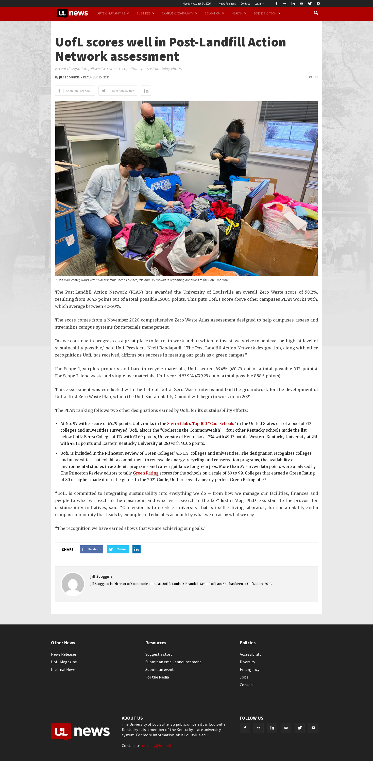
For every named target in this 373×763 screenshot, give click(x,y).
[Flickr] (285, 3)
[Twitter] (310, 3)
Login (258, 3)
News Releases (227, 3)
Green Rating (146, 473)
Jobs (244, 677)
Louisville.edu (196, 734)
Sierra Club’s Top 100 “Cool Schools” (201, 423)
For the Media (157, 677)
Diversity (247, 661)
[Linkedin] (293, 3)
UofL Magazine (64, 661)
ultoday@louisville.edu (161, 745)
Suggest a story (158, 654)
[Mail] (301, 3)
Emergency (249, 669)
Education (212, 13)
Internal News (63, 669)
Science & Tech (265, 13)
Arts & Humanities (111, 13)
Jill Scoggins (69, 77)
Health (237, 13)
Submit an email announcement (173, 661)
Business (143, 13)
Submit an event (159, 669)
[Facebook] (276, 3)
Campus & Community (177, 13)
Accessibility (250, 654)
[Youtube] (318, 3)
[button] (316, 13)
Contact (245, 3)
